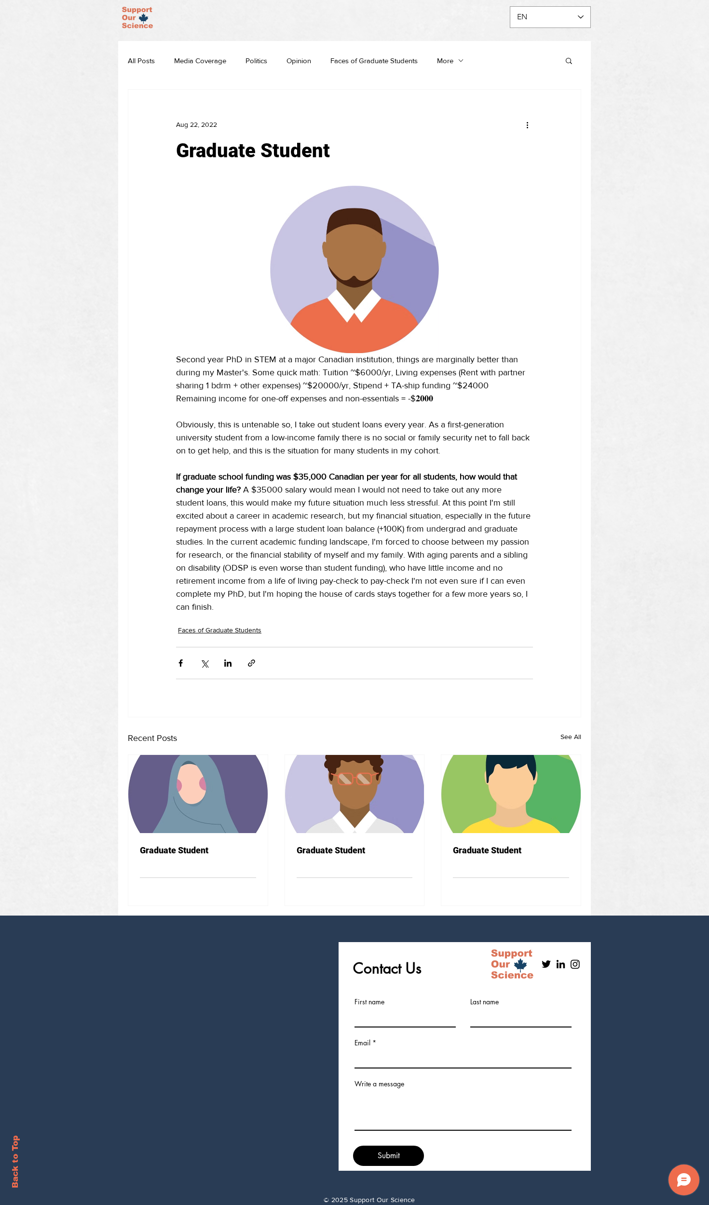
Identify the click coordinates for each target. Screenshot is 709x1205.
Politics (256, 60)
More (445, 60)
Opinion (298, 60)
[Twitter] (546, 964)
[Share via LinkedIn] (227, 663)
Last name (484, 1002)
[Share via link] (251, 663)
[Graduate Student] (198, 794)
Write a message (379, 1084)
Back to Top (15, 1162)
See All (570, 736)
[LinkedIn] (561, 964)
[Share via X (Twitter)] (204, 663)
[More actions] (527, 124)
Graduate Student (174, 850)
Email (362, 1043)
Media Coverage (200, 60)
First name (369, 1002)
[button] (568, 60)
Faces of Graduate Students (374, 60)
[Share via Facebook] (180, 663)
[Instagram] (575, 964)
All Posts (141, 60)
